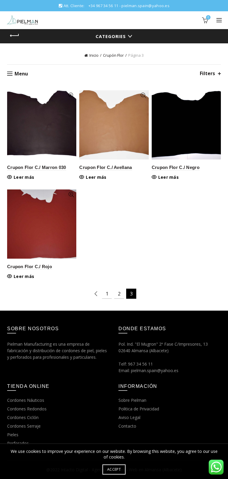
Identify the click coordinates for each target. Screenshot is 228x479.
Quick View (71, 95)
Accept (114, 469)
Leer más (24, 177)
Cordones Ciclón (23, 417)
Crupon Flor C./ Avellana (105, 167)
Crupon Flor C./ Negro (176, 167)
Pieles (12, 434)
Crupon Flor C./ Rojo (29, 266)
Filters (207, 73)
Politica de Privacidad (138, 409)
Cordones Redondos (27, 409)
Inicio (94, 55)
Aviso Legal (129, 417)
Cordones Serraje (24, 426)
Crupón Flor (113, 55)
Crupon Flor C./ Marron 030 (36, 167)
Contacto (127, 426)
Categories (111, 36)
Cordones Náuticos (25, 400)
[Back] (14, 36)
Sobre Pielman (132, 400)
